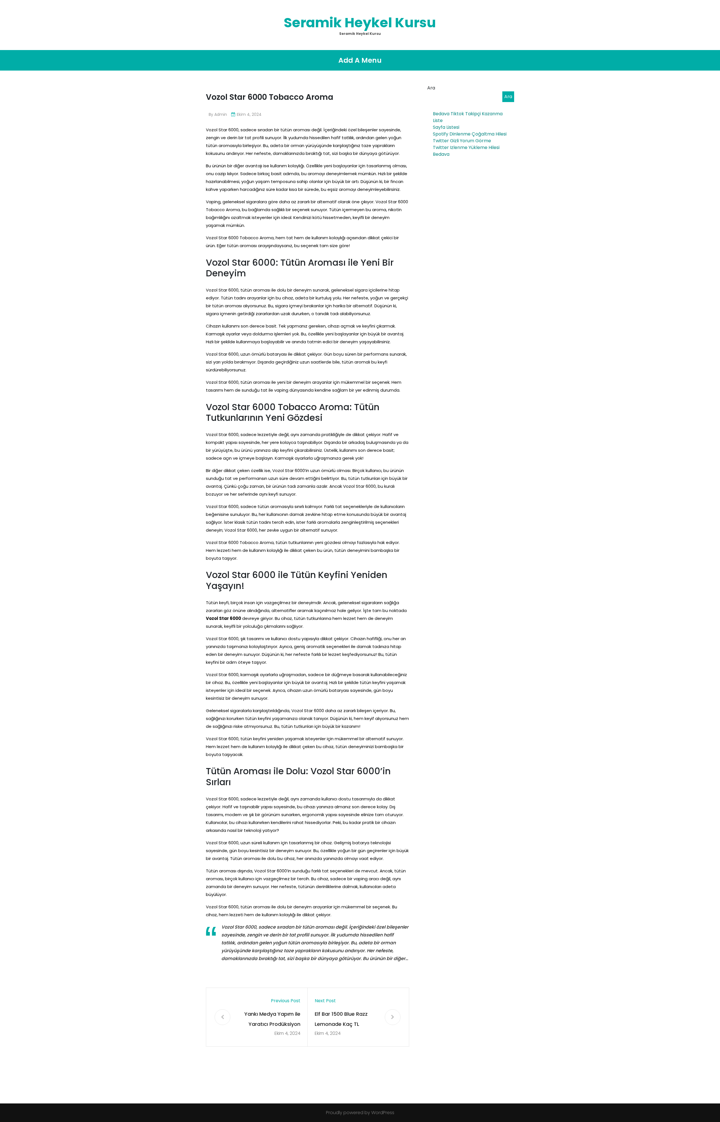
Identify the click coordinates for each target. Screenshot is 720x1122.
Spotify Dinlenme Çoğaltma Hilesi (470, 134)
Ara (431, 88)
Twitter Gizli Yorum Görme (462, 140)
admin (220, 114)
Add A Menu (360, 60)
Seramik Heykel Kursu (360, 22)
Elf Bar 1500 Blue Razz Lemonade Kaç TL (341, 1019)
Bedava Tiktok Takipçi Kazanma (468, 113)
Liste (438, 120)
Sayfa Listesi (446, 127)
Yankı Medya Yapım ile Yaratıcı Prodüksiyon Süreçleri (272, 1019)
